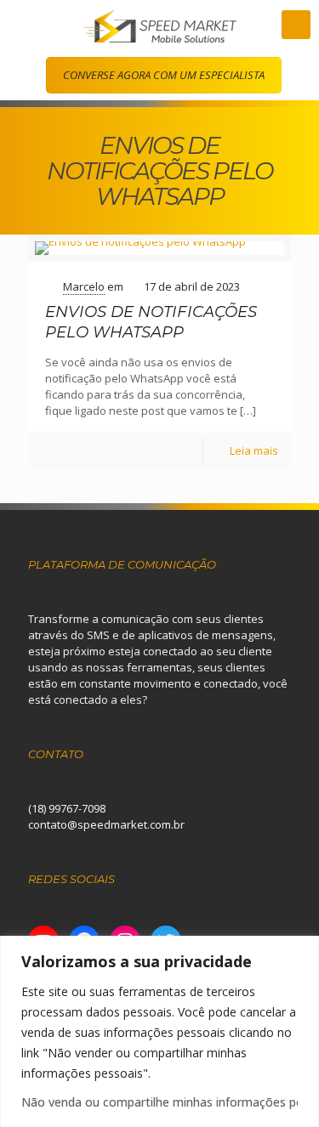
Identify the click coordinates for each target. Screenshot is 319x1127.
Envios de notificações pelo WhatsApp (151, 322)
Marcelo (84, 286)
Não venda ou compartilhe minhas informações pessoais (159, 1102)
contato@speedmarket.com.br (106, 824)
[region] (159, 1031)
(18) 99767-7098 (66, 808)
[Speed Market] (159, 24)
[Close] (301, 950)
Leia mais (254, 450)
